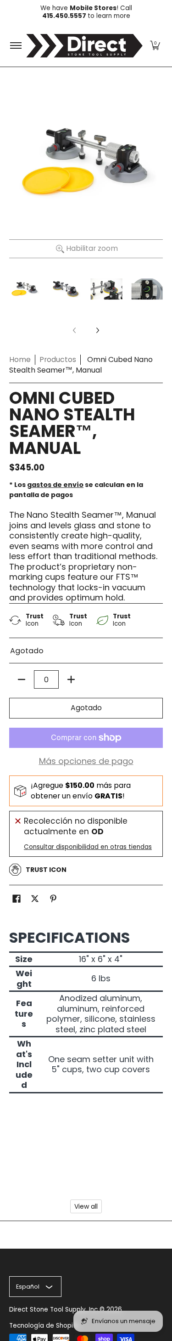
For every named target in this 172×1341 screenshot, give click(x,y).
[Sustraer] (21, 679)
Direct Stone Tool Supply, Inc (53, 1309)
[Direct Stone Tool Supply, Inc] (84, 45)
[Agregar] (71, 679)
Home (20, 359)
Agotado (86, 707)
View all (86, 1206)
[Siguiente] (97, 330)
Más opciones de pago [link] (86, 761)
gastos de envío (55, 484)
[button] (155, 46)
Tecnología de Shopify (44, 1325)
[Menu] (15, 46)
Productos (57, 359)
